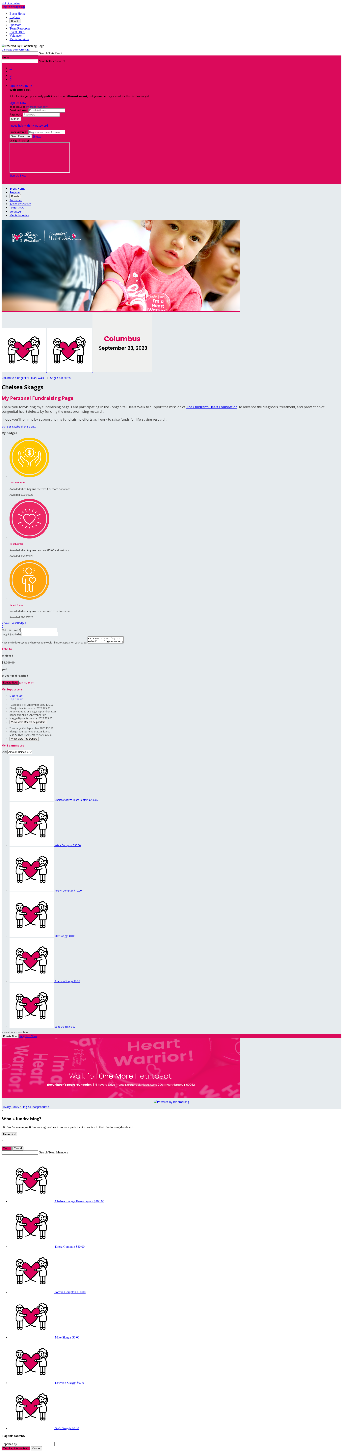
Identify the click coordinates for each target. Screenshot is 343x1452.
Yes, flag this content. (15, 1448)
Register (15, 17)
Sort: (4, 752)
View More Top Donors (24, 738)
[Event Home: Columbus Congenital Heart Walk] (122, 371)
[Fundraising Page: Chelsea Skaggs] (24, 371)
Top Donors (16, 699)
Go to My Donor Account (15, 49)
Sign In (37, 136)
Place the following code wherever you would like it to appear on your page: (44, 642)
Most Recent (16, 695)
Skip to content (11, 3)
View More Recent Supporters (28, 722)
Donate (15, 21)
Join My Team (26, 682)
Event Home (17, 13)
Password (16, 114)
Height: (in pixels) (11, 634)
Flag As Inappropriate (35, 1107)
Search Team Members (53, 1152)
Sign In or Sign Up (21, 86)
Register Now (28, 1036)
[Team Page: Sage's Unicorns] (69, 371)
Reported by (9, 1444)
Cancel (18, 1148)
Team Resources (20, 28)
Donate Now (10, 682)
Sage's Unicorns (60, 378)
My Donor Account (37, 106)
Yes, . (6, 1148)
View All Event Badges (14, 623)
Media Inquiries (19, 39)
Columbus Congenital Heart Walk (23, 378)
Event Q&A (17, 32)
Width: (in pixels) (11, 630)
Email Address (19, 110)
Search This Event (50, 53)
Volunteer (16, 35)
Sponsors (15, 25)
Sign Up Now (18, 103)
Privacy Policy (10, 1107)
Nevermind (9, 1134)
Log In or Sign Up (13, 7)
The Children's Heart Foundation (211, 407)
